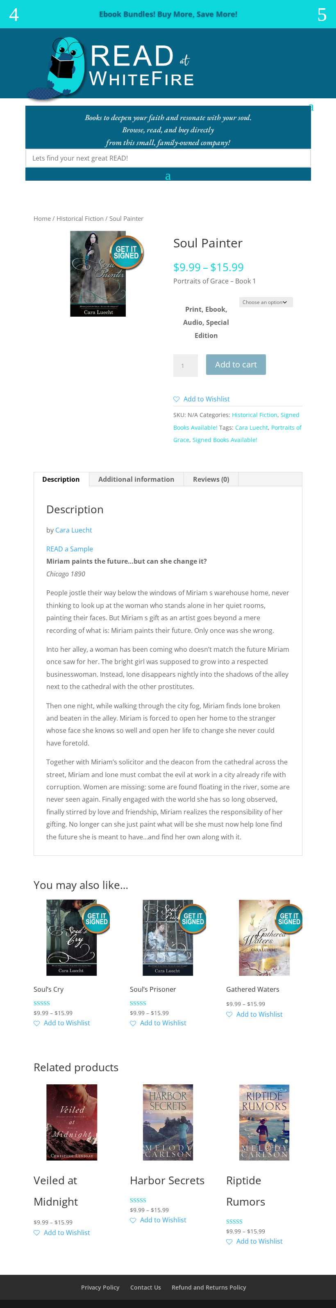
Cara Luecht (251, 427)
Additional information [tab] (136, 479)
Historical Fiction (80, 218)
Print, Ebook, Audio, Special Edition (206, 322)
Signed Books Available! (225, 440)
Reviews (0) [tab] (211, 479)
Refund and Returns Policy (209, 1287)
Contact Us (145, 1287)
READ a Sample (69, 548)
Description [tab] (61, 479)
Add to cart (236, 364)
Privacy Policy (100, 1287)
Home (42, 218)
